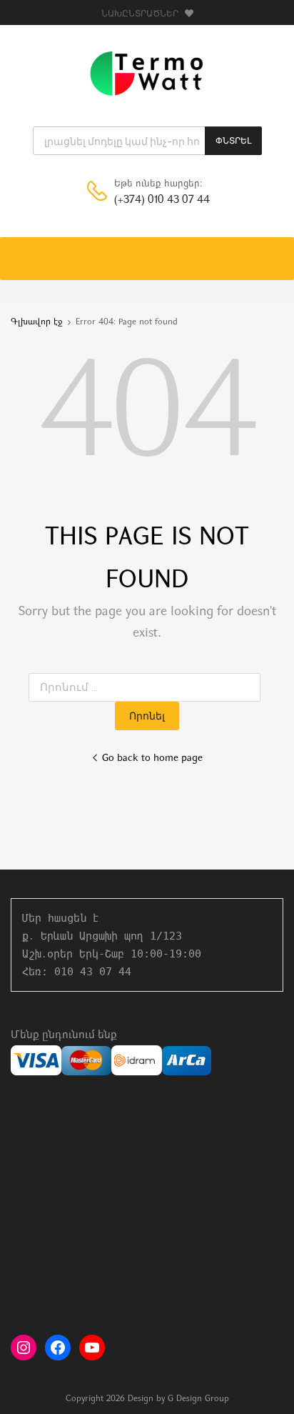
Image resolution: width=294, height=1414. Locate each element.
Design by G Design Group (178, 1399)
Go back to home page (152, 758)
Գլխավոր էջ (37, 322)
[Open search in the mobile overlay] (147, 140)
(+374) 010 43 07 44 (149, 200)
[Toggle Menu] (275, 251)
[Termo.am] (147, 95)
